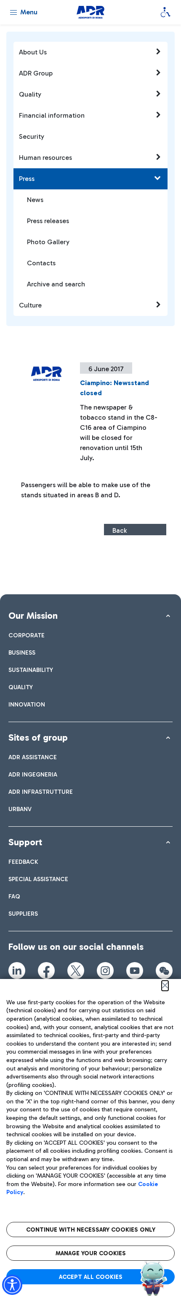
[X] (75, 970)
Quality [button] (30, 94)
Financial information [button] (52, 115)
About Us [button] (33, 52)
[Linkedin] (16, 970)
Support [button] (25, 842)
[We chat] (164, 970)
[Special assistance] (165, 12)
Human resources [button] (45, 158)
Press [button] (27, 179)
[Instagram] (105, 970)
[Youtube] (134, 970)
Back (119, 530)
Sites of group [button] (38, 737)
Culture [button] (30, 305)
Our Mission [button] (33, 615)
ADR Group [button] (36, 73)
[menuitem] (26, 635)
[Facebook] (46, 970)
